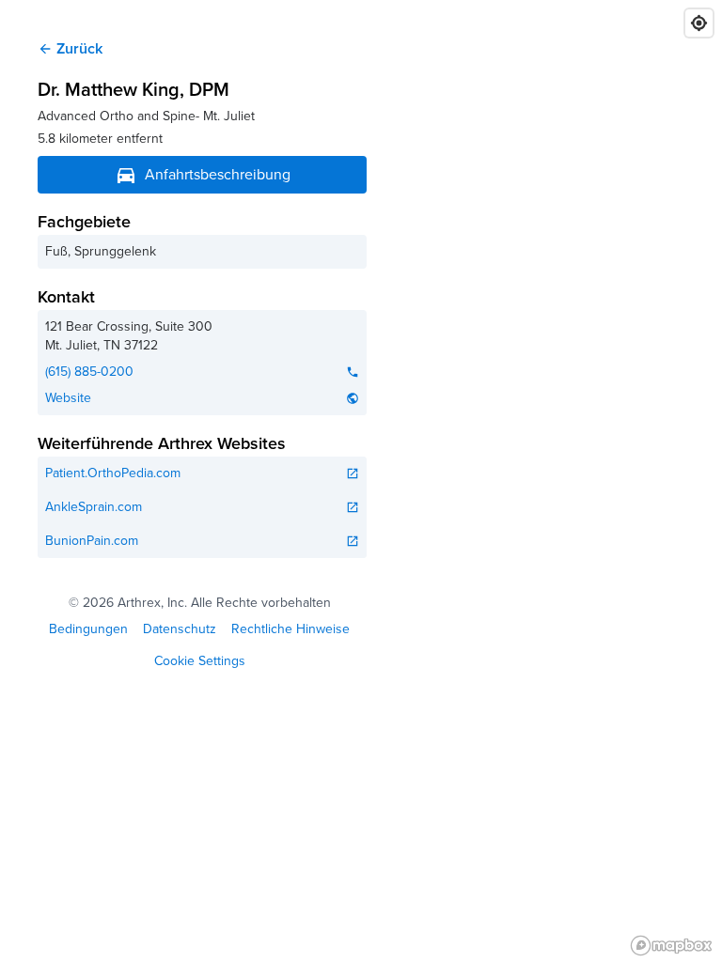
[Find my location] (699, 23)
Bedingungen (88, 629)
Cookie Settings (199, 662)
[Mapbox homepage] (671, 945)
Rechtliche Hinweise (290, 629)
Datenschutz (179, 629)
